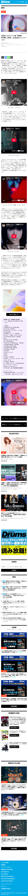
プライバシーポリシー (6, 867)
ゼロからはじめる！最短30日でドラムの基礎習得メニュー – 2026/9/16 (17, 731)
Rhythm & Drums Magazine (7, 876)
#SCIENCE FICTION (4, 43)
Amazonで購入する (14, 314)
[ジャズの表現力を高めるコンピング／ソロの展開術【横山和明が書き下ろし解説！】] (14, 640)
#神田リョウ (23, 518)
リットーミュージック (6, 884)
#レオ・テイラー (22, 45)
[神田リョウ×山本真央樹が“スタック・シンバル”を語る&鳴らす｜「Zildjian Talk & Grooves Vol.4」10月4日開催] (14, 503)
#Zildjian (12, 518)
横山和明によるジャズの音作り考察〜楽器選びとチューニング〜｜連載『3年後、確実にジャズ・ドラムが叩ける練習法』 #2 (14, 675)
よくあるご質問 (4, 862)
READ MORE (14, 706)
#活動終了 (11, 459)
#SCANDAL (6, 459)
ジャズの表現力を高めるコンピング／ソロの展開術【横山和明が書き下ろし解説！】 (13, 651)
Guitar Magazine (5, 871)
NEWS (3, 11)
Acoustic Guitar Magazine (7, 881)
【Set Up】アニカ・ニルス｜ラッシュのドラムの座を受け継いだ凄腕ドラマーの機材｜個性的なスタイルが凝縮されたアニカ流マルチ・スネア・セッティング (13, 840)
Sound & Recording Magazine (8, 878)
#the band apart (4, 489)
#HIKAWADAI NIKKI (4, 488)
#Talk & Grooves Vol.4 (5, 518)
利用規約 (3, 864)
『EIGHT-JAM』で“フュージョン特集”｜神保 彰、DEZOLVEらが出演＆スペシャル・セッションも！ (14, 601)
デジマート (3, 886)
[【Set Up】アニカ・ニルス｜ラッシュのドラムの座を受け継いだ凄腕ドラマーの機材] (14, 828)
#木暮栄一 (15, 489)
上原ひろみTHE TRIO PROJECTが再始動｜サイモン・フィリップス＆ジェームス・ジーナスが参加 (14, 618)
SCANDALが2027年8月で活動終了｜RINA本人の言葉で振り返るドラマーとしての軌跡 (14, 456)
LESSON (4, 648)
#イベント (10, 489)
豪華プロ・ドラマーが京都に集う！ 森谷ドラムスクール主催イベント (14, 424)
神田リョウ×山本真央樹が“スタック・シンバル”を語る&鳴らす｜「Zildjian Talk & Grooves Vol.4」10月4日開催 (13, 514)
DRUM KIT (4, 782)
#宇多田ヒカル (4, 46)
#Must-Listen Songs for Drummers (15, 488)
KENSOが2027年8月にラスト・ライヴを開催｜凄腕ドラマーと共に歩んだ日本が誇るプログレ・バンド (15, 613)
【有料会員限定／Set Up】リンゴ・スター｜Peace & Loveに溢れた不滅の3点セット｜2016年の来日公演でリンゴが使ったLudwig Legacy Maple (14, 813)
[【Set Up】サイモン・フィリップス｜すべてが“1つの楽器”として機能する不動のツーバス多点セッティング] (14, 774)
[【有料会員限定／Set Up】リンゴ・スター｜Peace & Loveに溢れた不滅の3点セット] (14, 802)
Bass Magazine (4, 874)
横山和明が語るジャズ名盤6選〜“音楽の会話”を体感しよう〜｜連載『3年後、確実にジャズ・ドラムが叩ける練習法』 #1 (14, 700)
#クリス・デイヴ (14, 45)
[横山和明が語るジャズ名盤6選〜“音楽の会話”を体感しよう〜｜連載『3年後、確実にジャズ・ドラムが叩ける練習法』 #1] (14, 688)
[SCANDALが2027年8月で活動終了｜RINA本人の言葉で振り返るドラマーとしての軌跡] (14, 445)
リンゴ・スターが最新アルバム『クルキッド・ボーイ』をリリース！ (15, 418)
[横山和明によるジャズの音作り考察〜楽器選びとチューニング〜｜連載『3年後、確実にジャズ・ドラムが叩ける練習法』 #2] (14, 664)
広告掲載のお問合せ (6, 888)
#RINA (2, 459)
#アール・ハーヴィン (13, 43)
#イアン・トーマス (5, 45)
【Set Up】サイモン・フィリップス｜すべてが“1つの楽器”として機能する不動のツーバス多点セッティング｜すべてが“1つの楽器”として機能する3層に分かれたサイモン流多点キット (14, 787)
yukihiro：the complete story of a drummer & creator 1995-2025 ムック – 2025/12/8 (18, 743)
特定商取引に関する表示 (7, 869)
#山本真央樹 (17, 518)
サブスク (20, 652)
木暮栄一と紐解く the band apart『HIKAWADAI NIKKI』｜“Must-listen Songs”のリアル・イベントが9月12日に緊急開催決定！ (14, 484)
